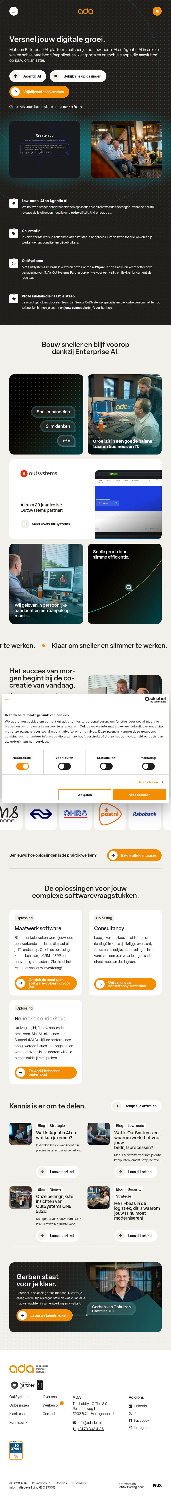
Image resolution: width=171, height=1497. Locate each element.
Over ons (50, 1397)
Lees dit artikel (62, 1171)
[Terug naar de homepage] (85, 11)
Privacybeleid (41, 1483)
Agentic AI (32, 76)
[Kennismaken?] (157, 11)
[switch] (64, 766)
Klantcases (17, 1413)
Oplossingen (19, 1405)
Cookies (61, 1483)
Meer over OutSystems (51, 524)
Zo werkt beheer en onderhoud (44, 1072)
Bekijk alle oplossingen (82, 76)
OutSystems (19, 1397)
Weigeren (85, 795)
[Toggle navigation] (13, 11)
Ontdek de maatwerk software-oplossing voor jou (49, 983)
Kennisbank (18, 1422)
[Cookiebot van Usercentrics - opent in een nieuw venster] (146, 700)
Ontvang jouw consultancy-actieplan (127, 984)
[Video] (44, 149)
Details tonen (148, 782)
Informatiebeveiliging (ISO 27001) (32, 1487)
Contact (49, 1413)
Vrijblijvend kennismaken (43, 91)
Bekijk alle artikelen (141, 1106)
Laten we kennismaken (49, 1315)
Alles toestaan (140, 795)
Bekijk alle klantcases (139, 855)
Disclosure (79, 1483)
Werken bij (51, 1405)
